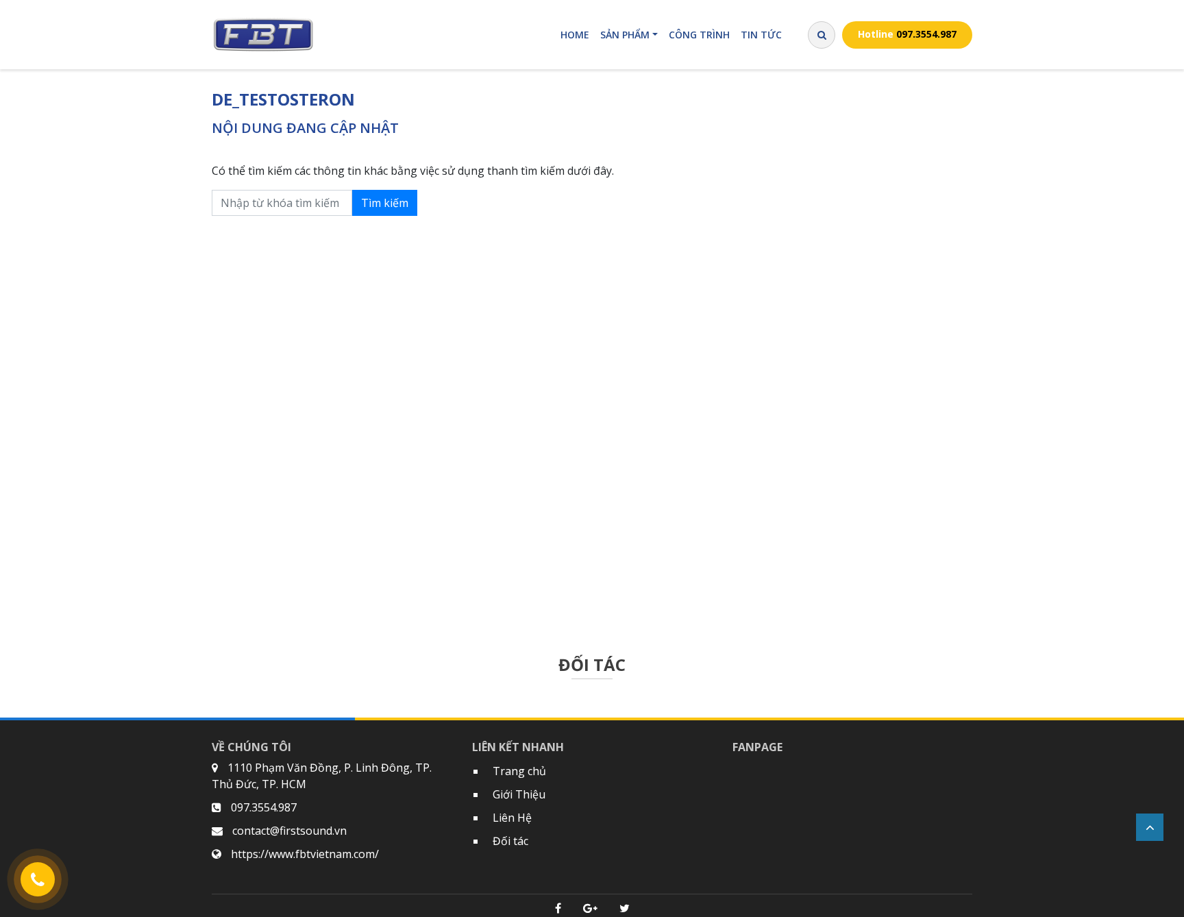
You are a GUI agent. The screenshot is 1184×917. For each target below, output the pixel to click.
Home (574, 34)
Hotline (907, 33)
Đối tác (510, 840)
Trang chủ (519, 771)
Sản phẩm (625, 34)
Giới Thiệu (519, 794)
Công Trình (699, 34)
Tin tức (761, 34)
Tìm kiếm (384, 202)
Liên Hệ (512, 817)
